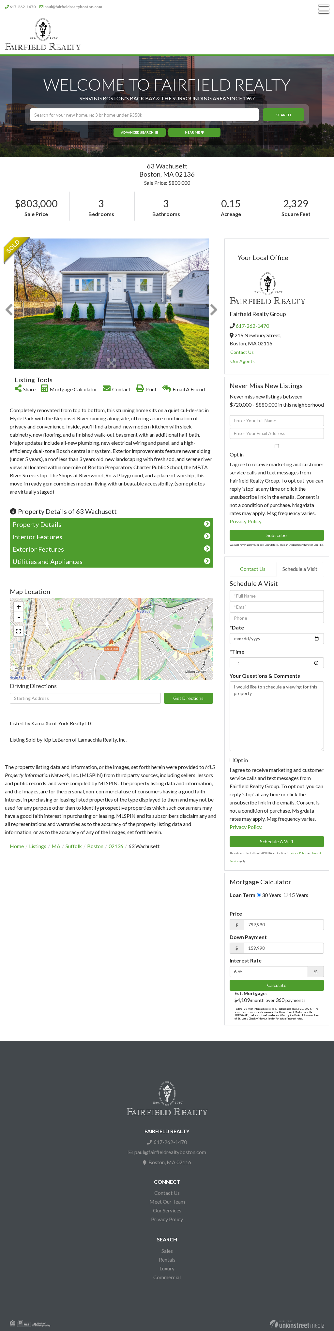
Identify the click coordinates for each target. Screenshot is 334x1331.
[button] (283, 114)
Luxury (167, 1268)
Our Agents (242, 361)
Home (17, 846)
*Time (237, 651)
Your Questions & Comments (265, 676)
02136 (116, 846)
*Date (237, 627)
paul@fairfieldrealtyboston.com (73, 6)
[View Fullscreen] (18, 631)
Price (236, 913)
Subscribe (276, 535)
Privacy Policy (245, 521)
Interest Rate (246, 960)
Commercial (167, 1277)
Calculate (276, 985)
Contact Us (242, 352)
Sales (167, 1251)
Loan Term (242, 895)
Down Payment (248, 937)
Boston (95, 846)
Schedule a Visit (299, 569)
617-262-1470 (22, 6)
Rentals (167, 1259)
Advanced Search (137, 132)
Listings (37, 846)
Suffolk (74, 846)
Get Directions (188, 698)
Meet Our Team (167, 1201)
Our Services (167, 1210)
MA (56, 846)
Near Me (192, 132)
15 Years (298, 895)
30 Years (271, 895)
